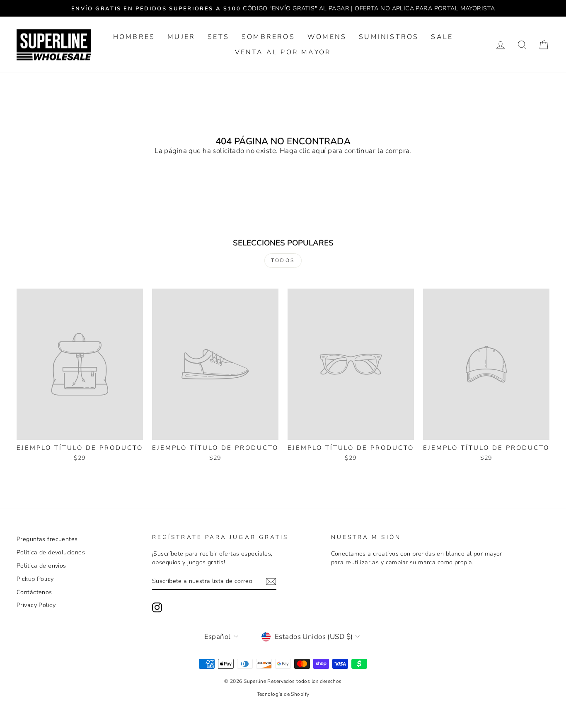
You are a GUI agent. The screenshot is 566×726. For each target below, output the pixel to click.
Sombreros (268, 36)
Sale (442, 36)
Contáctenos (34, 592)
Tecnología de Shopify (283, 694)
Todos (283, 260)
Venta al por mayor (283, 52)
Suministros (388, 36)
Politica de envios (41, 565)
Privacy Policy (36, 605)
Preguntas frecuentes (47, 539)
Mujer (181, 36)
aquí (319, 150)
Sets (218, 36)
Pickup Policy (35, 579)
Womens (326, 36)
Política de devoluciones (51, 552)
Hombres (134, 36)
